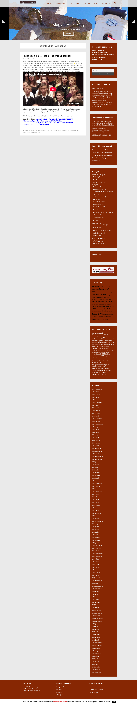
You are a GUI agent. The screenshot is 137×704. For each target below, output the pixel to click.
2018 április (95, 632)
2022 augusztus (97, 491)
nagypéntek (96, 306)
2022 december (97, 481)
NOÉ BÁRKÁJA (96, 241)
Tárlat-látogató (97, 233)
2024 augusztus (97, 427)
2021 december (97, 513)
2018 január (95, 640)
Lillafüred (102, 304)
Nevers (102, 306)
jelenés (94, 297)
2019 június (95, 594)
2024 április (95, 437)
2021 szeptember (97, 521)
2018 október (96, 616)
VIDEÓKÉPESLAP (98, 201)
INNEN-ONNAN (60, 3)
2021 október (96, 518)
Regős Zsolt (73, 130)
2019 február (96, 605)
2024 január (95, 445)
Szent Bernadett (100, 308)
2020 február (96, 572)
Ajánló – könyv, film (99, 225)
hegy (109, 295)
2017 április (95, 664)
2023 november (97, 451)
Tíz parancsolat (102, 316)
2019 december (97, 578)
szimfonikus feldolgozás (33, 132)
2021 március (96, 537)
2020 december (97, 545)
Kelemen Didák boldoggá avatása (102, 155)
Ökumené (96, 215)
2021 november (97, 516)
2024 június (95, 432)
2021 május (95, 532)
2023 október (96, 454)
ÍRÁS (70, 3)
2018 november (97, 613)
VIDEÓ (78, 3)
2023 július (95, 462)
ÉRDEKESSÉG (45, 130)
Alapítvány (59, 689)
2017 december (96, 643)
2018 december (97, 610)
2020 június (95, 562)
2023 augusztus (97, 459)
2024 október (96, 421)
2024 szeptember (97, 424)
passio (106, 306)
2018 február (96, 637)
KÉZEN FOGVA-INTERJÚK (102, 191)
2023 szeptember (97, 456)
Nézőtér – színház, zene (100, 230)
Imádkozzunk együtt (98, 197)
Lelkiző (95, 177)
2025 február (96, 413)
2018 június (95, 626)
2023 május (95, 467)
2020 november (97, 548)
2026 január (95, 397)
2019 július (95, 591)
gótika (112, 292)
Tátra (96, 316)
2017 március (96, 667)
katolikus (94, 299)
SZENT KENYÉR (97, 238)
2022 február (96, 508)
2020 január (95, 575)
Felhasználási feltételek (96, 689)
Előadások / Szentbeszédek (101, 212)
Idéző (95, 179)
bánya (93, 289)
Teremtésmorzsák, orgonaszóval (102, 158)
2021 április (95, 535)
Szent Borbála (108, 309)
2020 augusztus (97, 556)
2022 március (96, 505)
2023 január (95, 478)
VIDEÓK (35, 130)
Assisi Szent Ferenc (99, 286)
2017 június (95, 659)
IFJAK (95, 3)
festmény (99, 292)
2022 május (95, 499)
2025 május (95, 405)
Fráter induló (108, 292)
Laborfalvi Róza (95, 304)
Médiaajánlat (60, 695)
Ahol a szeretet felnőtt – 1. (100, 150)
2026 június (95, 392)
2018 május (95, 629)
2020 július (95, 559)
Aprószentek (96, 160)
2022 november (97, 483)
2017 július (95, 656)
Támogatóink (60, 687)
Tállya (93, 316)
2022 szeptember (97, 489)
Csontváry (97, 289)
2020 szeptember (97, 553)
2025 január (95, 416)
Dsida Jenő (104, 289)
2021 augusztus (97, 524)
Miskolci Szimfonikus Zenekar (60, 130)
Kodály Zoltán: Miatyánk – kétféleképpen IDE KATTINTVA (54, 123)
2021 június (95, 529)
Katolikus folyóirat (103, 299)
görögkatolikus (100, 294)
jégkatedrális (102, 297)
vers (94, 319)
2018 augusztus (97, 621)
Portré (95, 209)
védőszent (99, 319)
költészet (105, 301)
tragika (111, 314)
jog (97, 297)
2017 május (95, 661)
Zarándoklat (97, 204)
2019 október (96, 583)
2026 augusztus (97, 389)
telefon (104, 314)
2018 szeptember (97, 618)
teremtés (108, 314)
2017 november (97, 645)
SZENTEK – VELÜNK (98, 182)
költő (110, 301)
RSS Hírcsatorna (94, 692)
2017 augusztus (96, 653)
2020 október (96, 551)
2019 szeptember (97, 586)
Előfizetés (59, 692)
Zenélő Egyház (29, 130)
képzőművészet (97, 301)
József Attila (110, 297)
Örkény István (105, 319)
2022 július (95, 494)
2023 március (96, 472)
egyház (94, 292)
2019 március (96, 602)
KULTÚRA (87, 3)
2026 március (96, 394)
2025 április (95, 408)
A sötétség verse (111, 286)
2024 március (96, 440)
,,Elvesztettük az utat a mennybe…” (102, 152)
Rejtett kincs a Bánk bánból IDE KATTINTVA (37, 125)
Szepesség (108, 311)
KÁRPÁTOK (95, 236)
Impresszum (93, 687)
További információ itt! (60, 701)
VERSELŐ (96, 227)
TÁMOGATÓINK (106, 3)
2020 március (96, 570)
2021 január (95, 543)
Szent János (101, 311)
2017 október (96, 648)
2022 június (95, 497)
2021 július (95, 526)
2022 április (95, 502)
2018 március (96, 634)
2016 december (97, 672)
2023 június (95, 464)
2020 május (95, 564)
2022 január (95, 510)
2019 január (95, 607)
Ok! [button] (114, 701)
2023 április (95, 470)
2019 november (97, 580)
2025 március (96, 410)
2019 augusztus (97, 589)
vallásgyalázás (108, 316)
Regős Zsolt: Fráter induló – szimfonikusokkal (47, 55)
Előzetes (95, 187)
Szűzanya (97, 313)
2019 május (95, 597)
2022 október (96, 486)
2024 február (96, 443)
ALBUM (94, 194)
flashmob (103, 292)
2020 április (95, 567)
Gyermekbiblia (96, 217)
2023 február (96, 475)
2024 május (95, 435)
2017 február (96, 670)
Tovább (68, 34)
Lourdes (109, 304)
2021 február (96, 540)
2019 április (95, 599)
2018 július (95, 624)
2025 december (97, 400)
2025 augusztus (97, 402)
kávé (110, 299)
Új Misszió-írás (98, 189)
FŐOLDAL (49, 3)
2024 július (95, 429)
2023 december (97, 448)
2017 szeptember (97, 651)
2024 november (97, 419)
